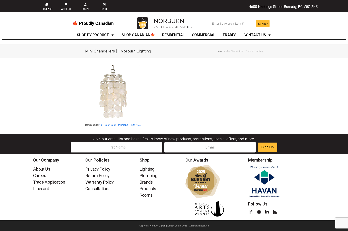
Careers (40, 175)
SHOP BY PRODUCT (93, 35)
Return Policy (97, 175)
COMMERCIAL (203, 35)
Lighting (147, 169)
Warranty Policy (99, 182)
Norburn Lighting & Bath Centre (165, 225)
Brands (146, 182)
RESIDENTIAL (173, 35)
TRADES (229, 35)
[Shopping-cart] (104, 4)
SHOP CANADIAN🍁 (138, 35)
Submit (263, 24)
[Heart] (66, 4)
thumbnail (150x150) (129, 124)
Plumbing (149, 175)
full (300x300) (108, 124)
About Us (41, 169)
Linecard (41, 188)
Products (148, 188)
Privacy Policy (97, 169)
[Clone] (47, 4)
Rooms (146, 195)
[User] (85, 4)
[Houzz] (275, 212)
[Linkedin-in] (267, 212)
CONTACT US (255, 35)
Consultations (97, 188)
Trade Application (49, 182)
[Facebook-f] (251, 212)
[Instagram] (259, 212)
